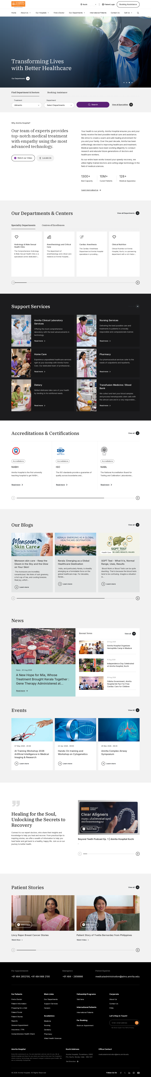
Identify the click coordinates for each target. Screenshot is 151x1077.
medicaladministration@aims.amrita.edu (117, 976)
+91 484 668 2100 (40, 976)
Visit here (80, 999)
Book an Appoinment (85, 1025)
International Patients (85, 1012)
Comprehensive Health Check (23, 1034)
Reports (14, 1021)
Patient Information (18, 1004)
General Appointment (19, 1025)
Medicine (47, 1021)
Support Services (51, 1004)
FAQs (111, 1008)
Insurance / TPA (17, 1030)
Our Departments (51, 999)
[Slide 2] (126, 82)
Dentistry (47, 1030)
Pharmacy (48, 1034)
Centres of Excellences (53, 225)
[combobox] (14, 105)
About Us (113, 999)
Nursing (47, 1025)
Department (51, 100)
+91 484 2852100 (20, 976)
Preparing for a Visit (19, 1008)
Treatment (18, 100)
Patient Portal (16, 1012)
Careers (47, 1008)
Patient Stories (17, 1017)
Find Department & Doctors (25, 92)
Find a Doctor (16, 999)
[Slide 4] (132, 82)
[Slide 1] (123, 82)
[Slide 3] (129, 82)
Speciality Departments (23, 225)
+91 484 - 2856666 (72, 976)
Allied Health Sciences (52, 1038)
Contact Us (113, 1004)
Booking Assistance (128, 4)
